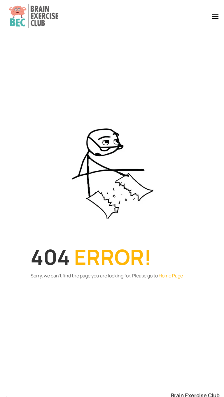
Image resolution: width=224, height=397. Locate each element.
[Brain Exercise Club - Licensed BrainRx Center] (33, 16)
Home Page (171, 275)
